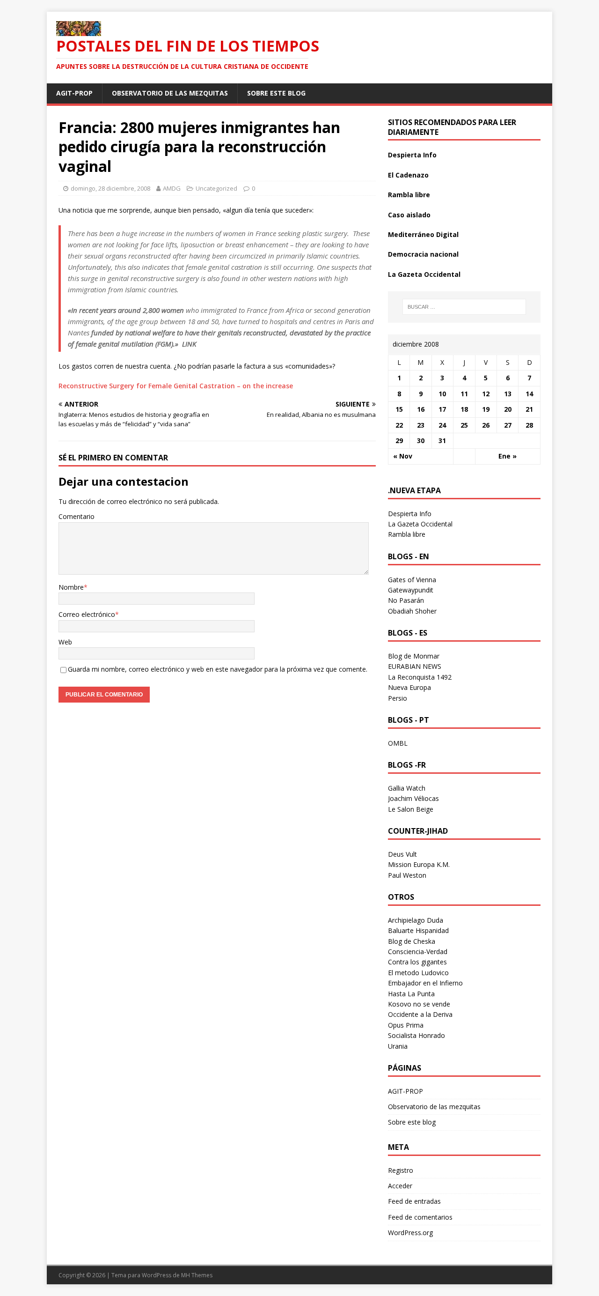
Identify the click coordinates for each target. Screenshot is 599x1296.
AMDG (172, 188)
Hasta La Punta (411, 993)
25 (464, 425)
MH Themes (196, 1275)
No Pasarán (406, 600)
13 (507, 393)
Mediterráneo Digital (423, 234)
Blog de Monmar (413, 656)
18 (464, 409)
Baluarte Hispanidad (418, 930)
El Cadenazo (408, 174)
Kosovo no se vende (419, 1004)
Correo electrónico (86, 614)
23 (420, 425)
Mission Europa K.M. (419, 864)
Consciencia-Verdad (417, 951)
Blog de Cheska (411, 941)
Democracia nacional (423, 254)
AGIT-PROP (74, 93)
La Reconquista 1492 (420, 677)
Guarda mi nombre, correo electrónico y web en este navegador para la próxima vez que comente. (217, 669)
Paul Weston (407, 875)
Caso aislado (409, 214)
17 (442, 409)
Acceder (400, 1185)
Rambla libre (409, 194)
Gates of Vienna (412, 579)
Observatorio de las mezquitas (170, 93)
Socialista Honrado (416, 1035)
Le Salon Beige (410, 809)
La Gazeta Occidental (424, 274)
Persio (397, 698)
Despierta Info (412, 154)
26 (485, 425)
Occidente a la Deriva (420, 1014)
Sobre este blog (276, 93)
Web (65, 641)
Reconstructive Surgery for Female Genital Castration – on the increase (175, 385)
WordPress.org (410, 1232)
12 (485, 393)
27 (507, 425)
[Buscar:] (464, 307)
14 (529, 393)
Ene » (507, 456)
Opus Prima (406, 1025)
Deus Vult (402, 854)
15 (399, 409)
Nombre (71, 587)
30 (420, 440)
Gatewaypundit (410, 589)
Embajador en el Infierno (425, 982)
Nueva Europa (409, 687)
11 (464, 393)
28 (529, 425)
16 (420, 409)
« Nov (402, 456)
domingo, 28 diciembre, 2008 (110, 188)
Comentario (76, 516)
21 (529, 409)
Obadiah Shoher (412, 611)
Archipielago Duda (415, 920)
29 (399, 440)
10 (442, 393)
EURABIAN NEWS (414, 666)
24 (442, 425)
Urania (398, 1046)
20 (507, 409)
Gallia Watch (406, 788)
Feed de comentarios (420, 1217)
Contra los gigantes (417, 961)
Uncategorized (216, 188)
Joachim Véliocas (413, 798)
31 (442, 440)
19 (485, 409)
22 (399, 425)
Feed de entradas (414, 1201)
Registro (400, 1170)
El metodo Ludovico (418, 972)
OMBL (398, 743)
